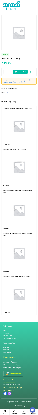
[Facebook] (5, 393)
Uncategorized (12, 89)
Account (14, 413)
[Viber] (9, 393)
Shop (4, 413)
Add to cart (22, 72)
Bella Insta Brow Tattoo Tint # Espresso (14, 149)
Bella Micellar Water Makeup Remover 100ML (16, 277)
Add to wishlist (30, 72)
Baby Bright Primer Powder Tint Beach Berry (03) (17, 108)
